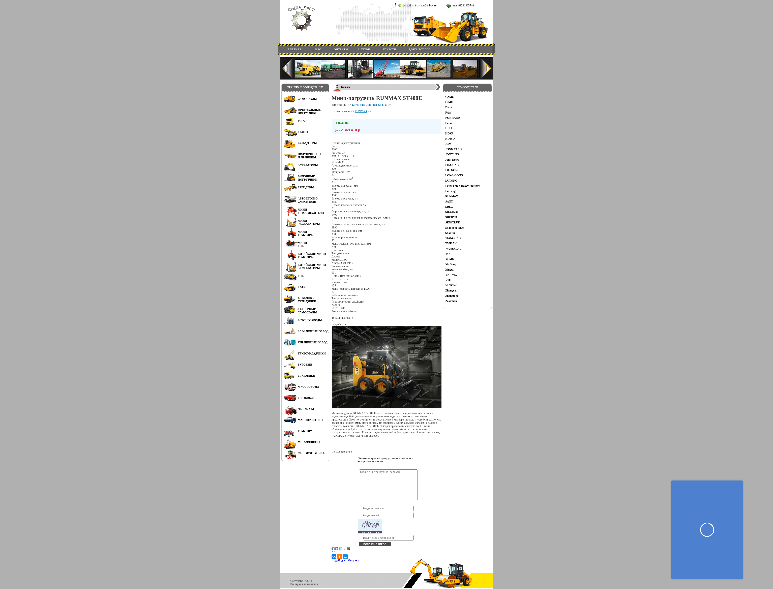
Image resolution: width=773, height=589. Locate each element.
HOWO (450, 138)
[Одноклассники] (339, 556)
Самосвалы (307, 98)
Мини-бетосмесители (311, 211)
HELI (448, 128)
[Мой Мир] (345, 556)
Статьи (364, 49)
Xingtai (449, 269)
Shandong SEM (454, 227)
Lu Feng (450, 191)
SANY (449, 201)
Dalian (449, 107)
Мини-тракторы (306, 233)
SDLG (449, 206)
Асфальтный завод (313, 331)
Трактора (305, 431)
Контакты (339, 49)
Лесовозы (306, 408)
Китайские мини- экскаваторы (312, 267)
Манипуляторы (310, 420)
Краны (303, 132)
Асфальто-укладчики (307, 300)
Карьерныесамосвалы (307, 311)
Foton (449, 123)
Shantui (450, 233)
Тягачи (303, 121)
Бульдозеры (307, 143)
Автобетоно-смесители (308, 200)
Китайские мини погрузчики (370, 104)
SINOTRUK (452, 222)
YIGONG (451, 274)
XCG (448, 253)
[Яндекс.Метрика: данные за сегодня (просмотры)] (347, 560)
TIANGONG (453, 238)
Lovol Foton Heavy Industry (462, 185)
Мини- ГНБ (303, 244)
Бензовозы (306, 397)
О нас (316, 49)
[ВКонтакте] (334, 556)
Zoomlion (451, 301)
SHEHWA (451, 217)
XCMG (449, 259)
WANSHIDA (453, 248)
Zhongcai (451, 290)
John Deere (452, 159)
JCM (448, 144)
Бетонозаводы (310, 320)
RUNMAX (451, 196)
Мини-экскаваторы (309, 222)
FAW (448, 112)
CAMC (449, 96)
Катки (303, 287)
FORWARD (452, 117)
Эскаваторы (308, 165)
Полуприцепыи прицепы (309, 156)
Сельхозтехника (311, 453)
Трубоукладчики (312, 353)
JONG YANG (453, 149)
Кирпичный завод (313, 342)
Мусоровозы (308, 386)
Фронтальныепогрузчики (309, 111)
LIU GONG (452, 170)
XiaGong (450, 264)
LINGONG (452, 164)
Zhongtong (452, 295)
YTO (448, 280)
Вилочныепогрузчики (307, 178)
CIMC (449, 102)
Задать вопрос (418, 49)
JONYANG (452, 154)
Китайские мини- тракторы (312, 255)
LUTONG (451, 180)
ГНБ (301, 276)
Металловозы (309, 442)
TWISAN (451, 243)
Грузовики (306, 375)
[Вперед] (485, 68)
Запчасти (388, 49)
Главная (294, 49)
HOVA (449, 133)
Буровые (305, 364)
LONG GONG (454, 175)
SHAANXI (451, 212)
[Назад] (288, 68)
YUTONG (451, 285)
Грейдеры (306, 187)
